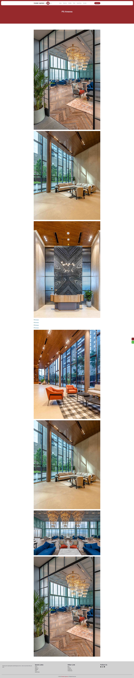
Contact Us (97, 3)
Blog (68, 666)
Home (60, 3)
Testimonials (70, 670)
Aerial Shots (79, 3)
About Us (65, 3)
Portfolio (69, 3)
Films (74, 3)
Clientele (84, 3)
